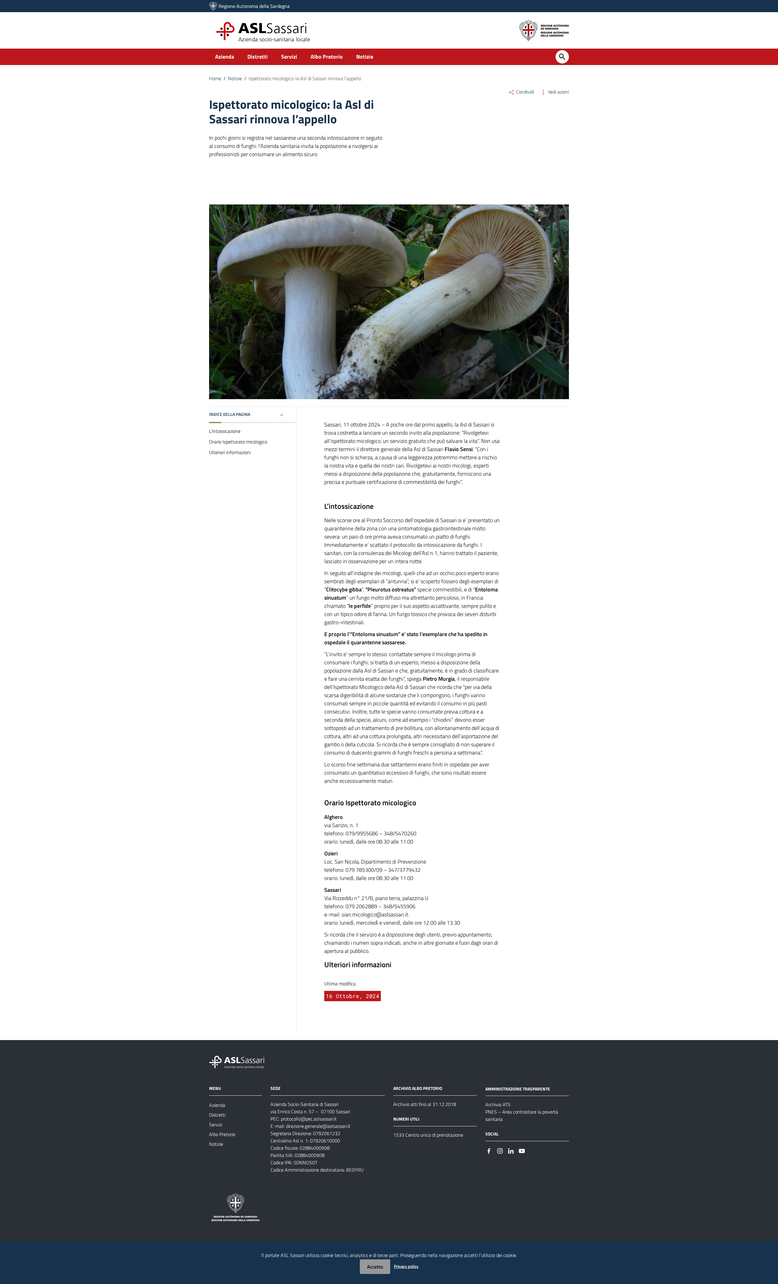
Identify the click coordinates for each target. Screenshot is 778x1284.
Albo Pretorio (327, 57)
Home (215, 78)
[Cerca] (562, 56)
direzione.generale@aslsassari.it (318, 1126)
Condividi (524, 91)
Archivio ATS (498, 1104)
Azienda (224, 57)
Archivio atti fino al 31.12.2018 (424, 1104)
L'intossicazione (224, 431)
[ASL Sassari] (213, 6)
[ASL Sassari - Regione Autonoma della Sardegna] (240, 1061)
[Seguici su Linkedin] (511, 1150)
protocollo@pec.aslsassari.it (309, 1118)
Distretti (257, 57)
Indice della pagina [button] (229, 414)
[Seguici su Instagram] (500, 1150)
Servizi (289, 57)
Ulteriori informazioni (230, 452)
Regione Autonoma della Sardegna (254, 6)
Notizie (364, 57)
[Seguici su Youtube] (521, 1150)
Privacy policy (406, 1266)
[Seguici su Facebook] (489, 1150)
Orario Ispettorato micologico (238, 441)
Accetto (375, 1266)
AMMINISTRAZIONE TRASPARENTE (517, 1088)
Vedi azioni (558, 91)
